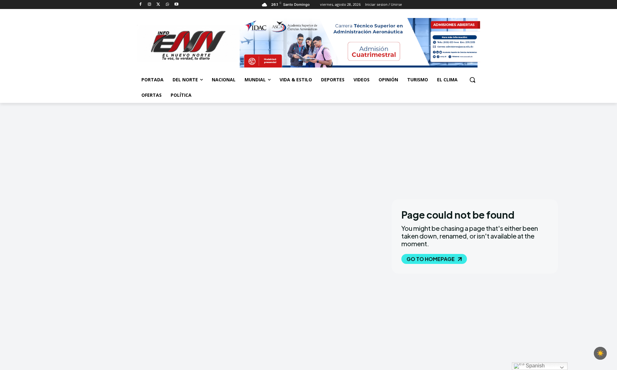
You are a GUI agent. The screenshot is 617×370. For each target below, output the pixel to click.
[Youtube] (176, 4)
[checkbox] (600, 353)
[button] (472, 79)
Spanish (534, 365)
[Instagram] (149, 4)
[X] (158, 4)
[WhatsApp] (167, 4)
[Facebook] (140, 4)
